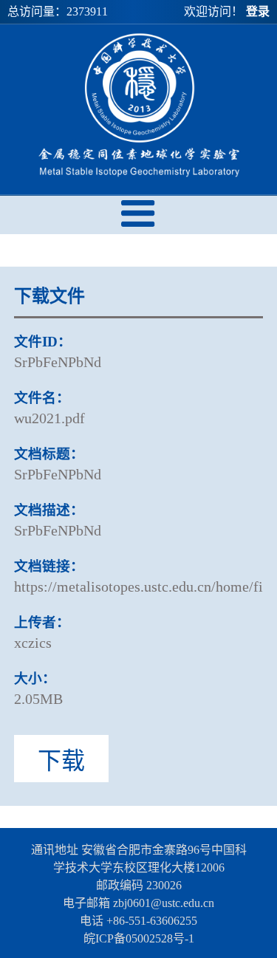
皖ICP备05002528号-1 (138, 938)
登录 (258, 11)
